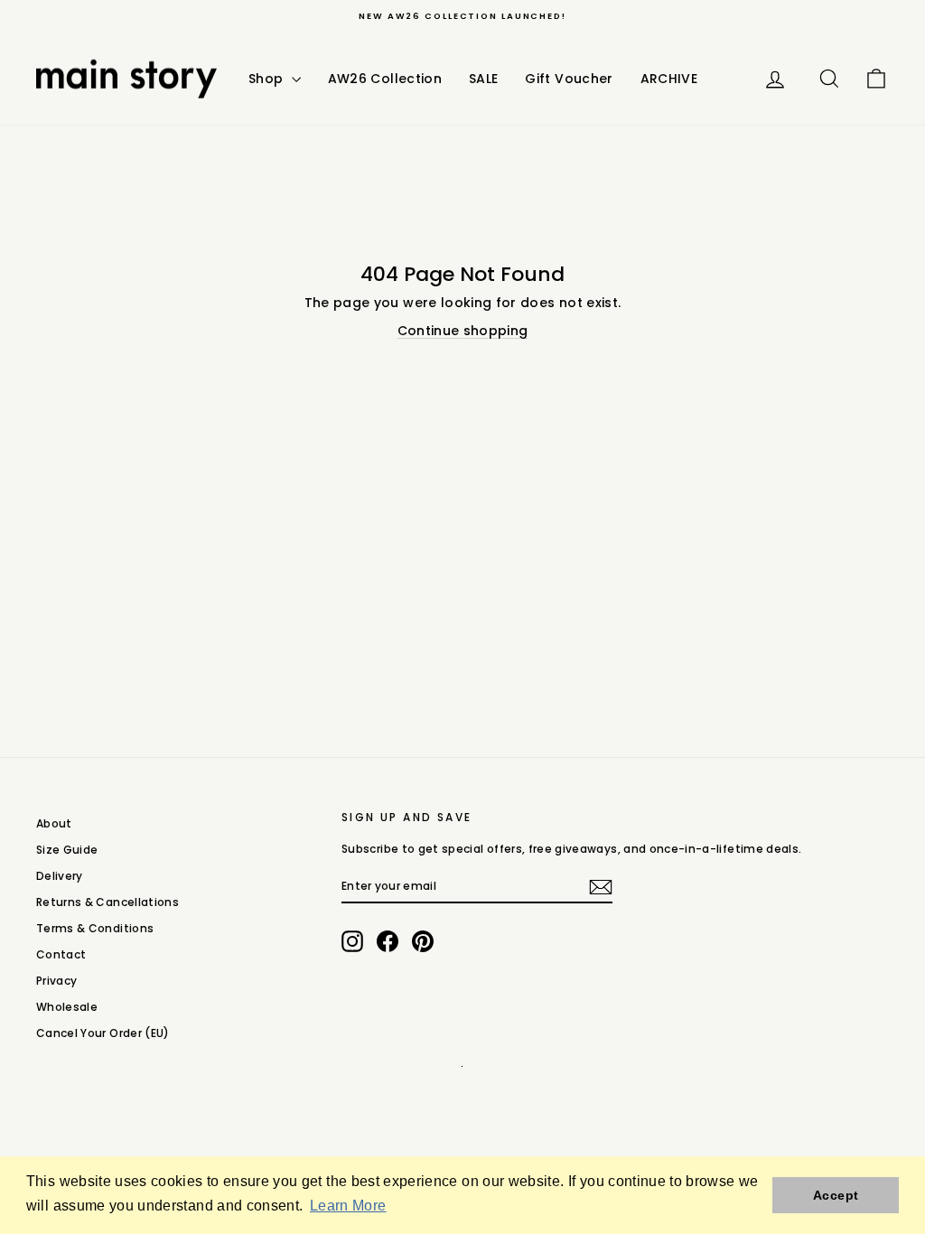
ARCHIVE (668, 79)
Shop (267, 79)
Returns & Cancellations (107, 902)
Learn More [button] (348, 1205)
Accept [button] (835, 1195)
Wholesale (67, 1006)
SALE (483, 79)
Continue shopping (462, 331)
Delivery (59, 875)
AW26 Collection (385, 79)
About (54, 823)
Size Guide (67, 849)
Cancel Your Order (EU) (103, 1033)
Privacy (56, 980)
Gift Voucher (568, 79)
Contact (61, 954)
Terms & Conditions (95, 928)
